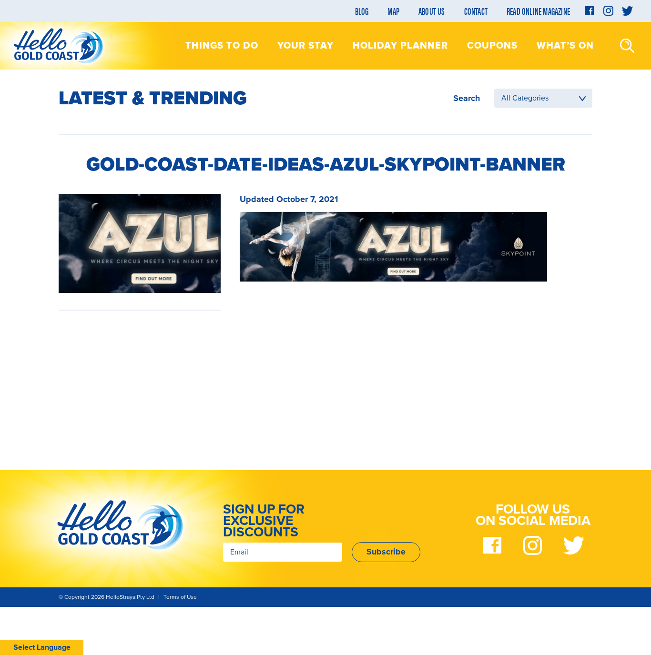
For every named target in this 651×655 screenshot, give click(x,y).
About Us (431, 11)
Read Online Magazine (538, 11)
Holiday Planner (400, 45)
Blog (362, 11)
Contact (476, 11)
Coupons (492, 45)
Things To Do (221, 45)
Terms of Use (180, 597)
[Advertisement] (140, 384)
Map (393, 11)
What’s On (565, 45)
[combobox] (543, 98)
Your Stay (305, 45)
